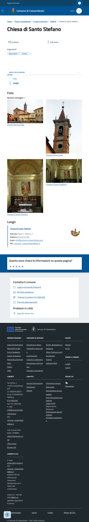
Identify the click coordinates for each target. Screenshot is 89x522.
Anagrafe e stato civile (35, 350)
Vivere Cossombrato (22, 21)
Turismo (49, 359)
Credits (50, 512)
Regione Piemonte (13, 3)
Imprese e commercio (35, 370)
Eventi (67, 367)
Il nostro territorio (40, 21)
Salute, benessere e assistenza (54, 346)
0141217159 (23, 237)
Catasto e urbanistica (35, 359)
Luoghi (67, 364)
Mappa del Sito (69, 512)
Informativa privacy (53, 383)
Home (9, 21)
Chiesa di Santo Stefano (17, 214)
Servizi (34, 512)
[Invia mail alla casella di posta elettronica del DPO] (15, 463)
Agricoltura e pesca (34, 344)
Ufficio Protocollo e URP (15, 438)
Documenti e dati (13, 348)
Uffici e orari (11, 443)
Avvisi (67, 348)
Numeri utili (11, 447)
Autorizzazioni (32, 355)
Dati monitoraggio (14, 512)
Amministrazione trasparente (54, 399)
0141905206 (12, 400)
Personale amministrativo (15, 361)
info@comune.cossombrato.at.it (29, 240)
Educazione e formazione (35, 365)
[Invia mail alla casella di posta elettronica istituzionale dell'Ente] (15, 412)
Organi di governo (14, 355)
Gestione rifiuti (51, 363)
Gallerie (53, 21)
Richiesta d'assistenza (54, 419)
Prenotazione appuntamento (54, 413)
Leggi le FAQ (51, 403)
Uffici (9, 370)
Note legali (50, 387)
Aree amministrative (15, 344)
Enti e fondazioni (13, 352)
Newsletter (69, 386)
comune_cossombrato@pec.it (27, 243)
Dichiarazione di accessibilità (54, 392)
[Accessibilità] (7, 515)
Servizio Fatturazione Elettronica (35, 385)
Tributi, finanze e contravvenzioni (54, 354)
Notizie (68, 344)
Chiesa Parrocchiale (15, 124)
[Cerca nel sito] (78, 11)
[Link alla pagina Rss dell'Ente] (66, 382)
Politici (9, 367)
